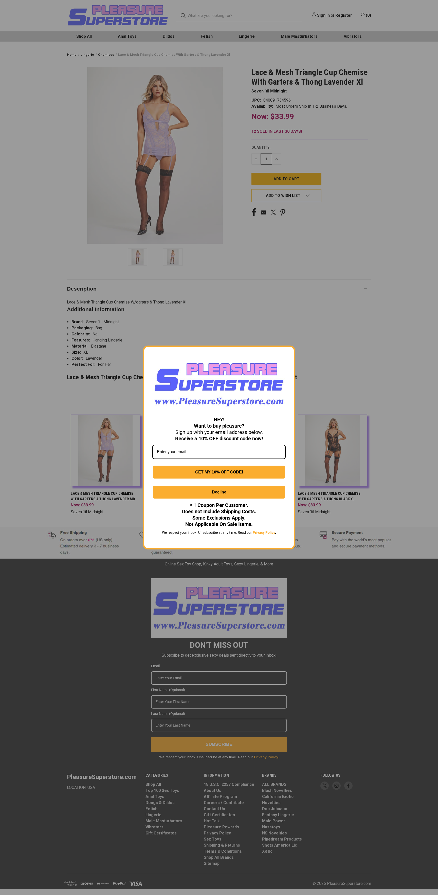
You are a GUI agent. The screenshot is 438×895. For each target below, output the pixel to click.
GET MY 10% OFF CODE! (219, 472)
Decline (219, 492)
